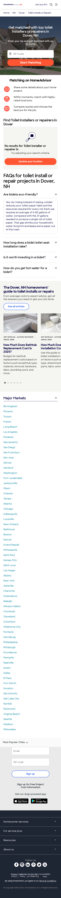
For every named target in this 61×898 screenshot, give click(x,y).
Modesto (8, 437)
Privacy (14, 875)
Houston (8, 688)
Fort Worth (9, 683)
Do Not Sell (33, 875)
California (22, 875)
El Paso (7, 678)
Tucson (7, 416)
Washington (10, 473)
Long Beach (10, 426)
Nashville (8, 662)
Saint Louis (9, 565)
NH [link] (14, 13)
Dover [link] (22, 13)
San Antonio (10, 693)
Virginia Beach (11, 714)
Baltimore (9, 529)
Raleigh (7, 601)
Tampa (7, 498)
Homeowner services (15, 821)
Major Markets (14, 398)
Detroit (7, 539)
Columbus (9, 621)
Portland (8, 631)
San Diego (9, 447)
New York (8, 580)
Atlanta (7, 503)
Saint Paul (9, 555)
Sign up (30, 773)
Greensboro (10, 596)
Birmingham (10, 406)
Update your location (30, 161)
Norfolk (7, 703)
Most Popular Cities (14, 742)
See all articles (16, 306)
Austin (6, 667)
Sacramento (10, 442)
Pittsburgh (9, 647)
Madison (8, 724)
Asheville (8, 585)
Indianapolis (10, 514)
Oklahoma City (12, 626)
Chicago (8, 508)
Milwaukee (9, 729)
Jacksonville (10, 483)
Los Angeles (10, 431)
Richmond (9, 708)
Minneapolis (10, 549)
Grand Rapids (11, 544)
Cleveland (9, 616)
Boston (7, 534)
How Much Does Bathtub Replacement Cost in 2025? (20, 348)
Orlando (8, 493)
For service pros (12, 830)
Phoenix (8, 411)
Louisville (8, 519)
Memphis (8, 657)
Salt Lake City (11, 698)
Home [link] (6, 13)
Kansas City (10, 560)
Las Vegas (9, 570)
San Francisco (11, 452)
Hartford (8, 467)
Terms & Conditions (47, 881)
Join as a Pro (41, 4)
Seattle (7, 719)
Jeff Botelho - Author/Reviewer (18, 337)
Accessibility (44, 875)
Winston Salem (12, 606)
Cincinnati (9, 611)
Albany (7, 575)
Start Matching (30, 62)
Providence (10, 652)
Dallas (6, 673)
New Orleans (10, 524)
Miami (6, 488)
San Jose (8, 457)
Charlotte (9, 590)
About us (8, 849)
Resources (9, 840)
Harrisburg (9, 637)
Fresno (7, 421)
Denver (7, 462)
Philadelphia (10, 642)
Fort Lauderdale (12, 478)
